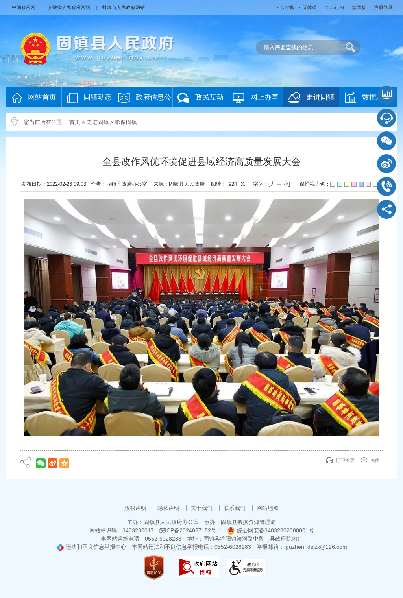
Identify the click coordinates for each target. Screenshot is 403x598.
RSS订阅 (334, 7)
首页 (74, 122)
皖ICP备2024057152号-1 (190, 530)
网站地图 (268, 508)
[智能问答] (386, 118)
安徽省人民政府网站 (69, 7)
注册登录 (383, 7)
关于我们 (202, 508)
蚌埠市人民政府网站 (123, 7)
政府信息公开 (153, 100)
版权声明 (136, 508)
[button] (288, 7)
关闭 (375, 460)
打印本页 (345, 460)
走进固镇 (320, 97)
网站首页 (42, 97)
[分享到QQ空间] (64, 463)
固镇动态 (97, 97)
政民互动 (209, 97)
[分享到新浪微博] (52, 463)
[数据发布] (386, 95)
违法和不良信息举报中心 (95, 547)
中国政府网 (24, 7)
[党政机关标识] (154, 566)
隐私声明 (169, 508)
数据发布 (376, 97)
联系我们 (235, 508)
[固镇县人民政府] (97, 48)
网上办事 (264, 97)
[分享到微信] (41, 463)
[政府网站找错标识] (198, 566)
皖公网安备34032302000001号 (275, 530)
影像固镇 (126, 122)
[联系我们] (386, 186)
